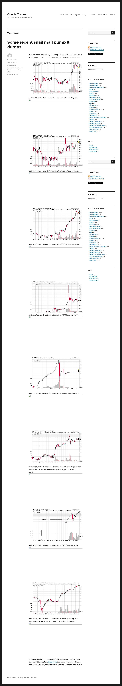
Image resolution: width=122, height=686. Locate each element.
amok (13, 68)
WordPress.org (93, 151)
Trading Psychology (95, 121)
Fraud (91, 93)
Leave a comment (13, 74)
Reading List (75, 15)
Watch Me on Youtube (97, 49)
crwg (20, 68)
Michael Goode (12, 59)
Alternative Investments (96, 87)
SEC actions (92, 105)
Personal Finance (94, 97)
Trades (91, 119)
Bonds (91, 89)
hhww (12, 70)
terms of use (52, 662)
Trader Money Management (97, 117)
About (112, 15)
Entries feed (93, 147)
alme (9, 68)
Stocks (91, 111)
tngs (19, 70)
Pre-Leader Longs (94, 99)
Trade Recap (93, 115)
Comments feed (94, 149)
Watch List (92, 131)
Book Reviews (93, 91)
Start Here (64, 15)
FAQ (84, 15)
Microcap (92, 95)
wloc (8, 72)
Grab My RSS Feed (95, 47)
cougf (17, 68)
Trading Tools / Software (97, 125)
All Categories (11, 65)
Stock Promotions (94, 109)
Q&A (90, 103)
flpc (8, 70)
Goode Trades (16, 14)
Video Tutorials (94, 129)
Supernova (92, 113)
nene (16, 70)
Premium (92, 101)
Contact (92, 15)
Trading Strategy (94, 123)
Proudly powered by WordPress (26, 677)
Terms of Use (102, 15)
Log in (91, 145)
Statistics (92, 107)
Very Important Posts (95, 127)
